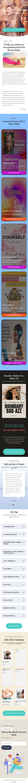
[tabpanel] (14, 486)
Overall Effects (7, 568)
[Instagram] (11, 752)
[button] (14, 526)
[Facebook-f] (7, 752)
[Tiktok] (17, 752)
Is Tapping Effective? (9, 526)
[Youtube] (20, 752)
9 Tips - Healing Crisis (9, 561)
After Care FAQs (7, 600)
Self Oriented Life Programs (11, 592)
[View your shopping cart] (25, 2)
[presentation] (10, 505)
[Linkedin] (14, 752)
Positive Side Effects (9, 615)
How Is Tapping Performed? (11, 576)
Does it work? (7, 584)
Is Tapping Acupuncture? (10, 534)
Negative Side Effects (9, 608)
